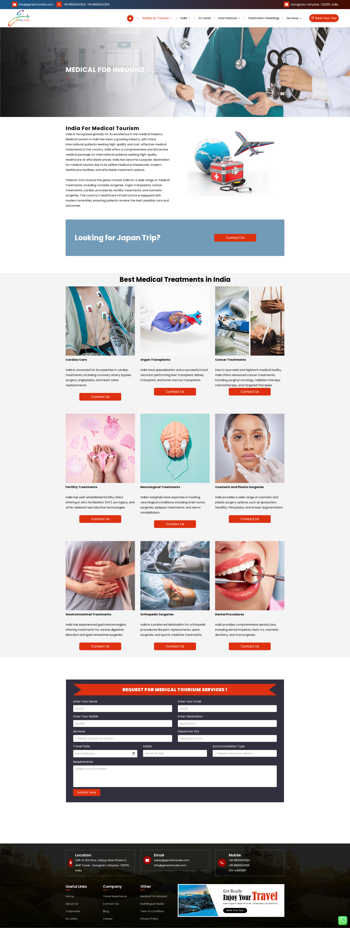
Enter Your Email (189, 701)
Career (107, 919)
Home (70, 896)
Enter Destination (190, 716)
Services (79, 731)
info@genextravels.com (36, 4)
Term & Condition (152, 911)
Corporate (73, 911)
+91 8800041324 (74, 4)
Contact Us (235, 237)
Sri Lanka (71, 919)
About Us (72, 904)
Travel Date (81, 746)
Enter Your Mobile (85, 716)
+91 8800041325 (98, 4)
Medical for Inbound (153, 896)
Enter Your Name (85, 701)
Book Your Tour (325, 18)
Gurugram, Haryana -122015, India (314, 4)
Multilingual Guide (152, 904)
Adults (147, 746)
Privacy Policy (149, 919)
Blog (106, 911)
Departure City (188, 731)
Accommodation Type (229, 746)
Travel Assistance (115, 896)
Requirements (83, 762)
